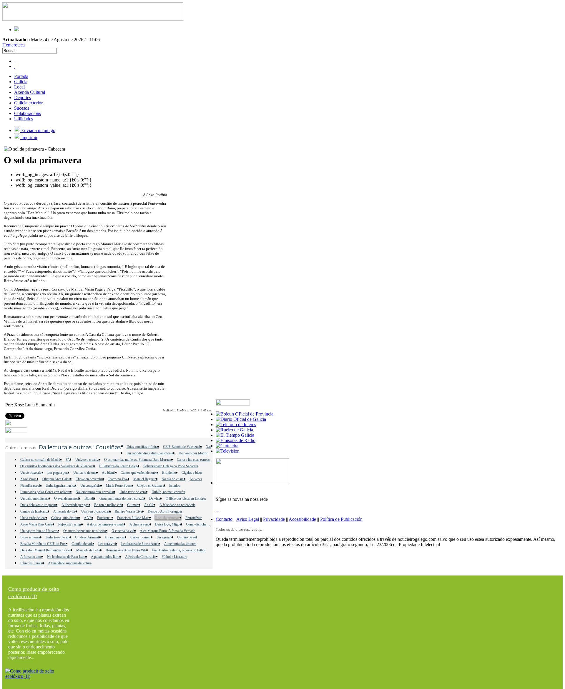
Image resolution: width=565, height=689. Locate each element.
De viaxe (155, 498)
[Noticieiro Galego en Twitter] (14, 66)
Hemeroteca (13, 44)
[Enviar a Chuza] (16, 431)
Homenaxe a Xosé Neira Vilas (127, 550)
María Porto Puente (119, 485)
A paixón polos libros (106, 557)
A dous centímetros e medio (106, 524)
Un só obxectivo (31, 473)
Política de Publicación (341, 519)
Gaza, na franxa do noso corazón (122, 498)
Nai (208, 447)
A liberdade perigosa (76, 505)
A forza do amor (31, 557)
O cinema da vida (124, 531)
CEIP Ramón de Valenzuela (182, 447)
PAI (68, 460)
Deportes (22, 97)
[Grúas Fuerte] (92, 18)
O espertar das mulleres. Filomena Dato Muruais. (138, 460)
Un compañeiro (91, 485)
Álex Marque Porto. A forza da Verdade (167, 531)
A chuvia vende (140, 524)
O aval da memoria (67, 498)
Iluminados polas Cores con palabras (46, 492)
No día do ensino (173, 479)
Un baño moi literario (35, 498)
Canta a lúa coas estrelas (193, 460)
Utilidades (23, 118)
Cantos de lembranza (34, 511)
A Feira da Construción (141, 557)
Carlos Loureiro (141, 537)
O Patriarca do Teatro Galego (119, 466)
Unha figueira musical (61, 485)
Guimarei (133, 505)
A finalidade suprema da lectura (70, 563)
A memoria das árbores (180, 544)
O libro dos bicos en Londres (186, 498)
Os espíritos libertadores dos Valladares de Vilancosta (57, 466)
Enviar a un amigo (37, 130)
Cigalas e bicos (192, 473)
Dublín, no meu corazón (168, 492)
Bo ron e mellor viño (108, 505)
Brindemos (169, 473)
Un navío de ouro (85, 473)
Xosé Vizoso (29, 479)
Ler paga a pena (58, 473)
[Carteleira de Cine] (227, 445)
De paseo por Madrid (193, 453)
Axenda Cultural (29, 92)
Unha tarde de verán (133, 492)
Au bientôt (109, 473)
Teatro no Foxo (118, 479)
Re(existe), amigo (70, 524)
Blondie (89, 498)
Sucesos (21, 108)
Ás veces (196, 479)
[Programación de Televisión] (228, 450)
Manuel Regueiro (145, 479)
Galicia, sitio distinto (65, 518)
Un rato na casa (115, 537)
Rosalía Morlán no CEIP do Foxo (43, 544)
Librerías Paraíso (32, 563)
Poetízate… (105, 518)
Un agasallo (165, 537)
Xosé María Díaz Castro (37, 524)
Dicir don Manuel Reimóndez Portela (46, 550)
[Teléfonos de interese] (236, 424)
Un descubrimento (88, 537)
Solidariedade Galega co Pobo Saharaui (170, 466)
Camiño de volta (83, 544)
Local (19, 86)
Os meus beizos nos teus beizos (85, 531)
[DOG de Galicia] (241, 419)
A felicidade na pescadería (177, 505)
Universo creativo (87, 460)
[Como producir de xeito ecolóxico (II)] (39, 676)
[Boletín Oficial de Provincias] (244, 413)
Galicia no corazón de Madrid (41, 460)
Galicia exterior (28, 102)
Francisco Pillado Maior (134, 518)
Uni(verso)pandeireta (96, 511)
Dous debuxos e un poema (38, 505)
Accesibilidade (302, 519)
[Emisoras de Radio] (235, 440)
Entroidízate (193, 518)
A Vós (88, 518)
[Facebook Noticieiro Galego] (14, 61)
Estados (174, 485)
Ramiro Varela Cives (129, 511)
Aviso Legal (247, 519)
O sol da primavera (168, 518)
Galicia (20, 81)
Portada (21, 76)
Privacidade (274, 519)
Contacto (224, 519)
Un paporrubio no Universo (39, 531)
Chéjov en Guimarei (151, 485)
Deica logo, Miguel (168, 524)
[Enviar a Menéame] (8, 424)
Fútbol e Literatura (174, 557)
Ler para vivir (107, 544)
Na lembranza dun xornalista (95, 492)
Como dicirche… (198, 524)
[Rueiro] (234, 429)
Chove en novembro (90, 479)
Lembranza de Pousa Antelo (140, 544)
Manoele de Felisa (89, 550)
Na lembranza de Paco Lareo (67, 557)
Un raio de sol (187, 537)
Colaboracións (27, 113)
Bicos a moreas (30, 537)
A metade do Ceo (65, 511)
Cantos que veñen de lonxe (139, 473)
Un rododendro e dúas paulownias (151, 453)
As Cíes (149, 505)
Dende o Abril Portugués (165, 511)
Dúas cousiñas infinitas (143, 447)
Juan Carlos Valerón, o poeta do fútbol (178, 550)
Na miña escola (30, 485)
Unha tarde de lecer (33, 518)
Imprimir (28, 137)
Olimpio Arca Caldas (57, 479)
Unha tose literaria (58, 537)
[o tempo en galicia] (235, 435)
